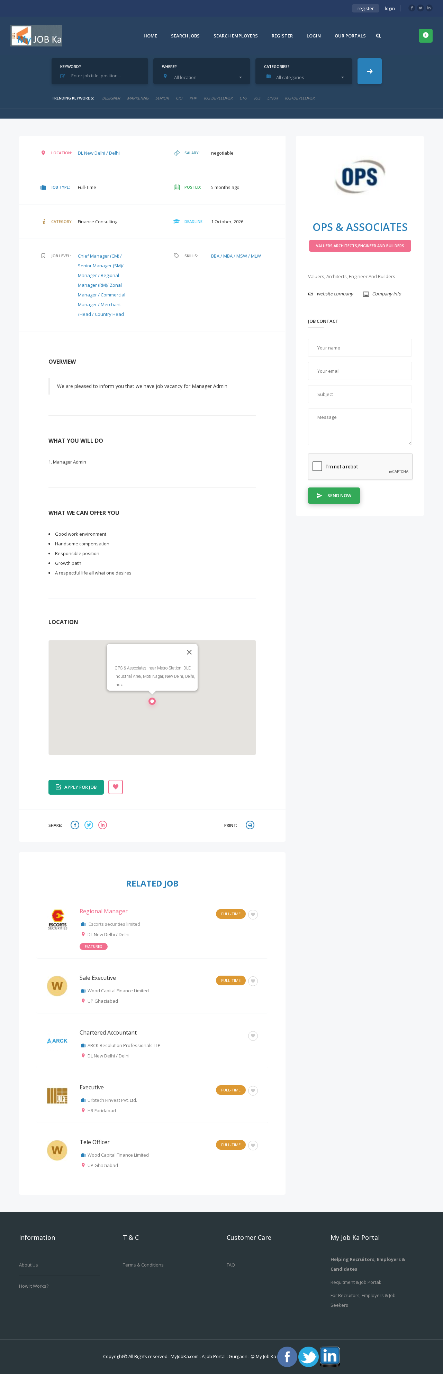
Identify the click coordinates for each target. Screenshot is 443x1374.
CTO (243, 98)
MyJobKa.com (185, 1356)
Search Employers (236, 36)
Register (282, 36)
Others (233, 1035)
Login (314, 36)
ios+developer (300, 98)
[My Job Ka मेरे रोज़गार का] (36, 36)
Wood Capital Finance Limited (118, 990)
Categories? (277, 66)
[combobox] (203, 77)
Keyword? (70, 66)
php (193, 98)
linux (272, 98)
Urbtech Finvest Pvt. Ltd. (112, 1100)
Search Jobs (185, 36)
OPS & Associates (360, 227)
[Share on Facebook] (76, 825)
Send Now (339, 495)
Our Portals (350, 36)
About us (28, 1265)
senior (162, 98)
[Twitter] (420, 8)
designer (111, 98)
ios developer (218, 98)
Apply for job (80, 787)
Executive (92, 1087)
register (366, 8)
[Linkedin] (429, 8)
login (390, 8)
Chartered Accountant (108, 1032)
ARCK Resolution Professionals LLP (124, 1045)
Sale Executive (98, 978)
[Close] (189, 652)
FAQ (231, 1265)
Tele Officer (95, 1142)
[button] (152, 703)
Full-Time (231, 913)
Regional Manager (104, 911)
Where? (169, 66)
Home (150, 36)
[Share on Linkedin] (103, 825)
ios (257, 98)
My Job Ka (266, 1356)
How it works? (33, 1286)
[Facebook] (411, 8)
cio (179, 98)
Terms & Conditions (143, 1265)
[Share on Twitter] (89, 825)
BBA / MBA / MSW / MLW (236, 256)
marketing (137, 98)
